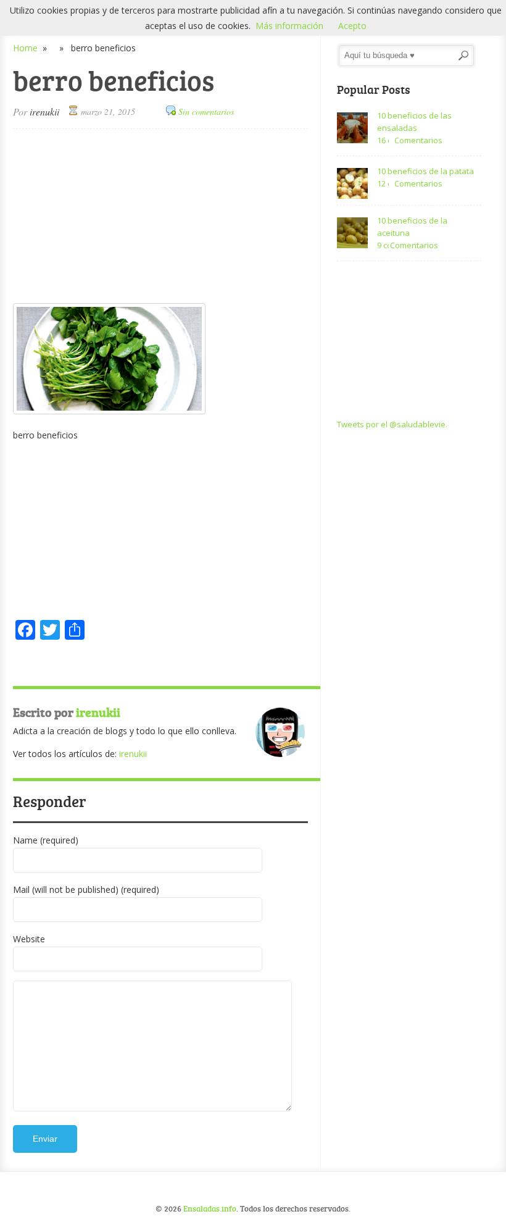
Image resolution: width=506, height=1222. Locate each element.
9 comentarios (383, 245)
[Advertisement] (160, 215)
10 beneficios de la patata (425, 171)
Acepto (352, 25)
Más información (289, 25)
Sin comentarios (206, 111)
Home (25, 48)
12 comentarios (383, 183)
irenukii (44, 111)
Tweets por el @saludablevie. (392, 424)
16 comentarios (383, 140)
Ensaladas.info (209, 1208)
